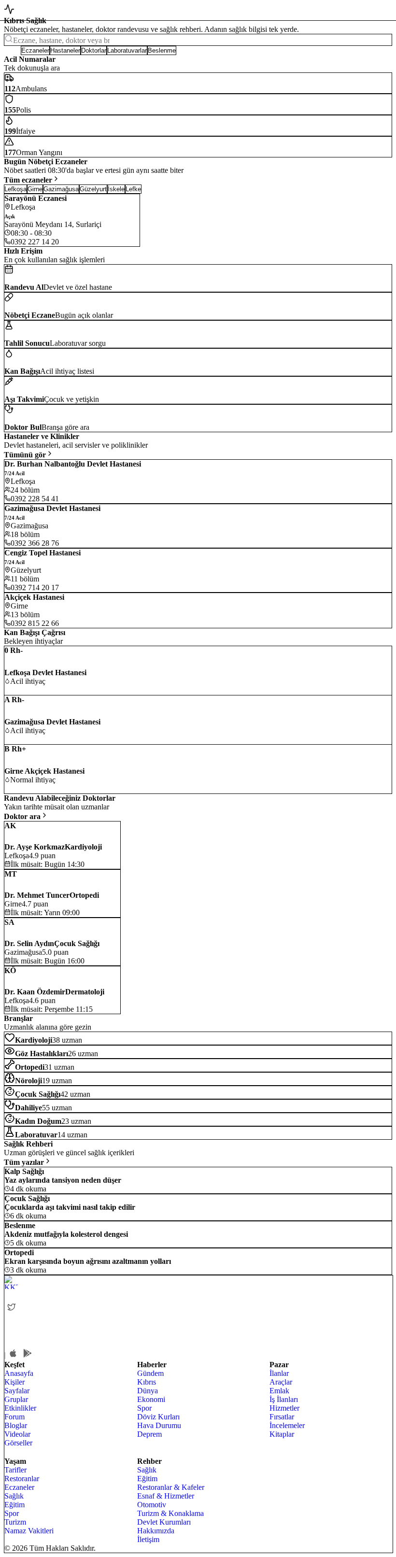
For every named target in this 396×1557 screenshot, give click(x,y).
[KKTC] (76, 1282)
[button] (12, 50)
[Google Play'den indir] (27, 1353)
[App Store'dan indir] (13, 1353)
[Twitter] (11, 1307)
